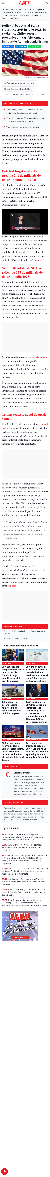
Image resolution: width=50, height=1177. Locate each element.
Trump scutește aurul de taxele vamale (22, 126)
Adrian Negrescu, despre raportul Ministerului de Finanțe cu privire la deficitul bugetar (12, 708)
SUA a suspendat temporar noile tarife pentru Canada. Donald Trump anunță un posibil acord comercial (13, 673)
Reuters (37, 260)
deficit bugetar (17, 631)
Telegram (22, 46)
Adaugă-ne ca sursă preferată (20, 83)
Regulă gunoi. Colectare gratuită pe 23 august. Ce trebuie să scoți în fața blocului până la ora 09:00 (24, 882)
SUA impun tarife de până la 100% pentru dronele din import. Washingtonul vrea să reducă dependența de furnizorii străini (37, 673)
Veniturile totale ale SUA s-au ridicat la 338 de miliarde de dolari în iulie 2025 (25, 120)
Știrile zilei (11, 828)
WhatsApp (36, 46)
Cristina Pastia (18, 94)
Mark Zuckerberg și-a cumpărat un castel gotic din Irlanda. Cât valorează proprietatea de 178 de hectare (23, 892)
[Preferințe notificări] (4, 1171)
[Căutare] (47, 3)
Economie (7, 663)
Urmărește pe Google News (19, 89)
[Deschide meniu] (3, 3)
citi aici (12, 585)
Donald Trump (30, 631)
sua (38, 631)
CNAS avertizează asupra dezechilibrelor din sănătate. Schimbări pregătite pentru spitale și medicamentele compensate (25, 871)
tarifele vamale (39, 357)
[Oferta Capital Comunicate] (25, 926)
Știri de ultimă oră (21, 638)
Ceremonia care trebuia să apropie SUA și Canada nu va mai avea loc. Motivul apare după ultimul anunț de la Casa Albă (37, 750)
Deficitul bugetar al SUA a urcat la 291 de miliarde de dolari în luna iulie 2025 (24, 111)
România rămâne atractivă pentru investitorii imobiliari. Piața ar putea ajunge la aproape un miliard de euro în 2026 (22, 837)
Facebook (9, 46)
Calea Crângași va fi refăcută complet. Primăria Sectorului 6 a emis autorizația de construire (22, 847)
